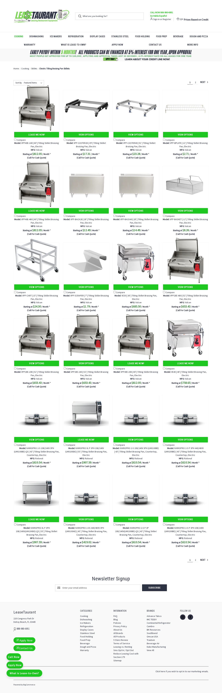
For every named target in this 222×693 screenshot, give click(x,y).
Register (167, 19)
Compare (21, 139)
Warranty (29, 44)
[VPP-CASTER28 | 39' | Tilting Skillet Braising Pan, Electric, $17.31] (86, 108)
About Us (117, 629)
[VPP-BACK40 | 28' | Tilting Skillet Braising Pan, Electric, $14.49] (135, 184)
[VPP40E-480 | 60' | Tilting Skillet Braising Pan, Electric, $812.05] (36, 184)
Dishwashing (36, 36)
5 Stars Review (120, 640)
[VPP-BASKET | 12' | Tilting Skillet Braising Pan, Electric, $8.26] (185, 184)
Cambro (150, 626)
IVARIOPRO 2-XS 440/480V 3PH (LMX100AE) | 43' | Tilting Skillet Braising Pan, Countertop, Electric (86, 531)
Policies (117, 622)
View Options (86, 134)
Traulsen (151, 640)
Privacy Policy (120, 626)
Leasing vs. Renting (122, 646)
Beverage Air (153, 643)
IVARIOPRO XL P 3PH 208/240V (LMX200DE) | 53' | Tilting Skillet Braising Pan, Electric (86, 451)
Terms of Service (121, 643)
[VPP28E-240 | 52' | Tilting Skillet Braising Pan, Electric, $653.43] (86, 336)
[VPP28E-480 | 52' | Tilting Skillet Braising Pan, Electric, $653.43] (185, 260)
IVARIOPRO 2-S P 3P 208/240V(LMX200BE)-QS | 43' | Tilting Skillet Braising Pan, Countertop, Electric (136, 531)
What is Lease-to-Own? (73, 44)
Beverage (178, 36)
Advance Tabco (154, 616)
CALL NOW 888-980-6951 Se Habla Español (161, 14)
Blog (115, 619)
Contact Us (155, 44)
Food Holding (142, 36)
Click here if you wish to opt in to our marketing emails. (182, 671)
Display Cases (97, 36)
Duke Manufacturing (156, 646)
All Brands (118, 633)
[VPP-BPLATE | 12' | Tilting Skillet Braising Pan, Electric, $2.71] (185, 108)
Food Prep (161, 36)
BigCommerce (29, 684)
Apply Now (117, 44)
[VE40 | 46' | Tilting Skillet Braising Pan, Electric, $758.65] (185, 336)
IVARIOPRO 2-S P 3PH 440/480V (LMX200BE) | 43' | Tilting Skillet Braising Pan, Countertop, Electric (185, 451)
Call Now (13, 657)
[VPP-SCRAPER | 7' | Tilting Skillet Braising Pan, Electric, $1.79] (86, 260)
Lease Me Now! (36, 134)
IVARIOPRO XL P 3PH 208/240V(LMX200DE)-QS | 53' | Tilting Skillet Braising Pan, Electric (36, 531)
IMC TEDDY (152, 619)
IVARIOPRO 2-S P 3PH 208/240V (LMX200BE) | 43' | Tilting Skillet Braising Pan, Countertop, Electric (185, 531)
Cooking (18, 36)
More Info (192, 44)
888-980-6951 (23, 628)
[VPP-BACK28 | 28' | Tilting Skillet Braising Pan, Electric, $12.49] (86, 184)
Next (203, 82)
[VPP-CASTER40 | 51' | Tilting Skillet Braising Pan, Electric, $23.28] (135, 108)
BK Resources (153, 629)
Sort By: (18, 82)
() (180, 19)
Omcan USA (152, 636)
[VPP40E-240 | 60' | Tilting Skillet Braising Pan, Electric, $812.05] (36, 108)
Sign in (156, 19)
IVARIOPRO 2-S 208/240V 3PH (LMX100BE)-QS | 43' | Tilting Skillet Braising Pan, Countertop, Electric (36, 451)
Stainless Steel (120, 36)
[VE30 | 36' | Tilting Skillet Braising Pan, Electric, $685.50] (135, 260)
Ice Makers (56, 36)
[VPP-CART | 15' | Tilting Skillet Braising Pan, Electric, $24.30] (36, 260)
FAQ (115, 616)
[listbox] (33, 82)
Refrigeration (76, 36)
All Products (119, 636)
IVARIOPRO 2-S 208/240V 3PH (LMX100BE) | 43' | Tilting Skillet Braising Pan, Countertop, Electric (136, 451)
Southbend (152, 633)
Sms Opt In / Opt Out (123, 650)
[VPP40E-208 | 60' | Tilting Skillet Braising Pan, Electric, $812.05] (135, 336)
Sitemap (117, 660)
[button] (111, 55)
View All (150, 650)
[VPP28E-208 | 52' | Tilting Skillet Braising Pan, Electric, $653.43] (36, 336)
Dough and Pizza (199, 36)
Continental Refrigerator (158, 622)
